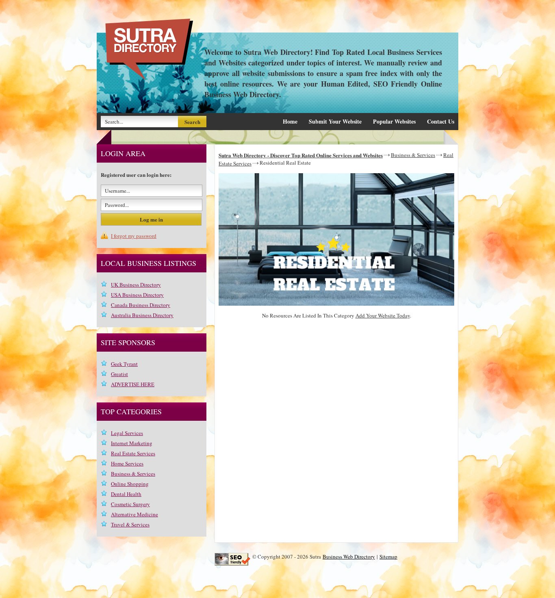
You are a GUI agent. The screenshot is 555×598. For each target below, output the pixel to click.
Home (290, 121)
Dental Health (126, 494)
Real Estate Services (133, 453)
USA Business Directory (137, 294)
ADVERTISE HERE (132, 384)
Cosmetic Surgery (130, 504)
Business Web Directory (349, 556)
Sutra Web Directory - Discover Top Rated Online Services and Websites (301, 155)
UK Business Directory (136, 284)
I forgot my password (133, 235)
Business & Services (413, 155)
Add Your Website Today (383, 315)
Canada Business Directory (140, 305)
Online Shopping (130, 483)
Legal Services (127, 433)
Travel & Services (130, 524)
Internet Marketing (131, 443)
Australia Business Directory (142, 315)
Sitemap (388, 556)
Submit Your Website (335, 121)
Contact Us (440, 121)
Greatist (119, 374)
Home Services (127, 463)
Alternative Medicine (134, 514)
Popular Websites (394, 121)
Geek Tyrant (124, 363)
